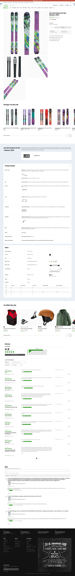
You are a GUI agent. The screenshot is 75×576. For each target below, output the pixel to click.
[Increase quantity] (52, 27)
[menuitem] (10, 7)
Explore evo (31, 2)
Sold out (62, 27)
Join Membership (26, 2)
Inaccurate (20, 490)
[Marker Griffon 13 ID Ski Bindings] (29, 317)
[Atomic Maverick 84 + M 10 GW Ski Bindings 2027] (11, 117)
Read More (35, 451)
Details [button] (61, 37)
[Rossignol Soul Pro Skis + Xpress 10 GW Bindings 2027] (46, 117)
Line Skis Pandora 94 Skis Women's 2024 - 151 (18, 483)
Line (50, 11)
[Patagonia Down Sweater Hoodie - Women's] (63, 317)
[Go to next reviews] (40, 458)
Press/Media (17, 543)
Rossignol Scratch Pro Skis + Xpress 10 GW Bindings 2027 (62, 128)
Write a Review (15, 354)
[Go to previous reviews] (34, 458)
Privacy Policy (38, 573)
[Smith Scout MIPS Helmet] (46, 317)
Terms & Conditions (43, 573)
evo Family (28, 538)
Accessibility (48, 573)
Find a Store (61, 5)
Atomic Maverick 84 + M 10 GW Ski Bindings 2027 (11, 128)
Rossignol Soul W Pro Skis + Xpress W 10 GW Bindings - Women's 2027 (28, 128)
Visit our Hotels (9, 2)
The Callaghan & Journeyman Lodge (31, 547)
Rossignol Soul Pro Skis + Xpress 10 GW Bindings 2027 (45, 128)
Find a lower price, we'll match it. (42, 533)
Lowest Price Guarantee (7, 548)
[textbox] (37, 470)
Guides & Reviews (6, 551)
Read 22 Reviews (56, 17)
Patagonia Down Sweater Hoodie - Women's (63, 328)
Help (4, 538)
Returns (4, 543)
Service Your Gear (21, 2)
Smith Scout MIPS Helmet (42, 328)
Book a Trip (5, 2)
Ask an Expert (55, 5)
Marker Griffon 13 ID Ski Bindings (26, 328)
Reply (18, 490)
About (16, 538)
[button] (37, 350)
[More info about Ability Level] (36, 261)
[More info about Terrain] (32, 254)
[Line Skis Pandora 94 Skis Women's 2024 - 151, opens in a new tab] (9, 483)
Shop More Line (37, 155)
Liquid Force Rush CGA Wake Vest (9, 328)
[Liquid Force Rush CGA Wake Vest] (11, 317)
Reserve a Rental (15, 2)
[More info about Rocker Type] (36, 264)
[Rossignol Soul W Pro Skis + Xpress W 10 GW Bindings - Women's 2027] (29, 117)
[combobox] (21, 5)
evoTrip (27, 543)
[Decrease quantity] (50, 27)
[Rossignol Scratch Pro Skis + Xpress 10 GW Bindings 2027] (63, 117)
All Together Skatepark (30, 549)
